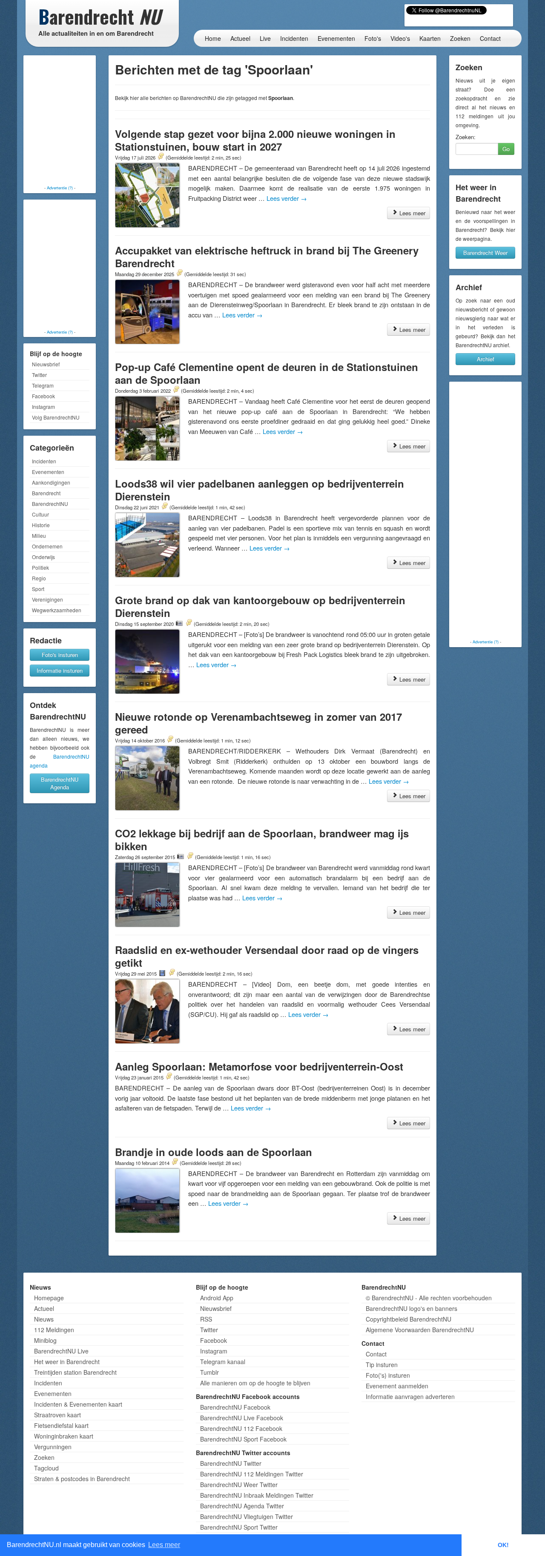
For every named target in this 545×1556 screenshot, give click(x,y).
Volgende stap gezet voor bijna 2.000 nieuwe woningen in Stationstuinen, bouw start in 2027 (255, 140)
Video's (400, 38)
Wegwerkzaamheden (56, 610)
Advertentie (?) (60, 188)
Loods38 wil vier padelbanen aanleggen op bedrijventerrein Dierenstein (259, 489)
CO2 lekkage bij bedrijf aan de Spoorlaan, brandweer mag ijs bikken (262, 839)
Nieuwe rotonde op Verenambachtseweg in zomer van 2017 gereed (258, 723)
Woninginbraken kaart (63, 1436)
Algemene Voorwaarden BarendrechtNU (420, 1329)
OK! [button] (503, 1545)
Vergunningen (53, 1446)
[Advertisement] (60, 121)
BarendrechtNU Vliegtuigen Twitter (246, 1516)
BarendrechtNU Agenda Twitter (242, 1506)
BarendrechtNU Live (61, 1351)
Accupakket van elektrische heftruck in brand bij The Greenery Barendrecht (267, 256)
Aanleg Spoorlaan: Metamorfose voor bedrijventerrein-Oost (259, 1066)
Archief (485, 359)
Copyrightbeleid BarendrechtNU (408, 1319)
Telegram (43, 385)
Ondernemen (47, 546)
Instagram (43, 406)
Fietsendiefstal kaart (61, 1425)
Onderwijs (43, 556)
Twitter (39, 374)
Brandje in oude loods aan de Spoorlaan (213, 1152)
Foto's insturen (60, 655)
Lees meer (411, 213)
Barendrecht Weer (485, 252)
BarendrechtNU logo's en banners (411, 1308)
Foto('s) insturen (388, 1375)
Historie (41, 524)
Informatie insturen (60, 670)
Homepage (49, 1297)
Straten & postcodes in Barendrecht (82, 1478)
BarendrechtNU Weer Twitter (239, 1484)
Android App (216, 1297)
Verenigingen (47, 599)
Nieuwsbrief (46, 364)
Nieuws (44, 1319)
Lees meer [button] (164, 1544)
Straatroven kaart (57, 1414)
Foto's (372, 38)
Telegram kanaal (222, 1361)
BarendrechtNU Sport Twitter (239, 1527)
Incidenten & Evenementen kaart (78, 1404)
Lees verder (287, 198)
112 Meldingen (54, 1329)
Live (265, 38)
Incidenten (294, 38)
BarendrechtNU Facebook (235, 1407)
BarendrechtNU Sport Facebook (243, 1439)
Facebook (43, 396)
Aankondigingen (51, 482)
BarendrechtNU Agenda (59, 783)
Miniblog (45, 1340)
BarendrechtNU (50, 503)
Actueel (240, 38)
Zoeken (460, 38)
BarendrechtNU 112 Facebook (241, 1428)
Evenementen (336, 38)
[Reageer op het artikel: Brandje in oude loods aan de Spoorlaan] (174, 1162)
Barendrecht (46, 493)
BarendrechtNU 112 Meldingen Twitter (251, 1474)
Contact (490, 38)
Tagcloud (46, 1468)
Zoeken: (466, 137)
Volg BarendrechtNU (56, 417)
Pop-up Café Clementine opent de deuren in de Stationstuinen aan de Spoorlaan (266, 373)
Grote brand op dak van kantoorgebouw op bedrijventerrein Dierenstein (260, 606)
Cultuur (40, 514)
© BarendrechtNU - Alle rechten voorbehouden (429, 1297)
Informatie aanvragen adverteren (410, 1396)
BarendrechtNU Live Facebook (241, 1417)
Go (506, 149)
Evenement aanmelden (397, 1386)
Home (213, 38)
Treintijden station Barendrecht (75, 1372)
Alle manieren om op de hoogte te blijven (255, 1383)
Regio (39, 578)
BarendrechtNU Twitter (230, 1463)
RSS (206, 1319)
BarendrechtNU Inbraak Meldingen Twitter (256, 1495)
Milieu (39, 535)
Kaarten (430, 38)
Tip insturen (382, 1364)
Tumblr (209, 1372)
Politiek (40, 567)
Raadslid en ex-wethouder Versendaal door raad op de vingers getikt (267, 956)
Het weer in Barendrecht (67, 1361)
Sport (38, 588)
